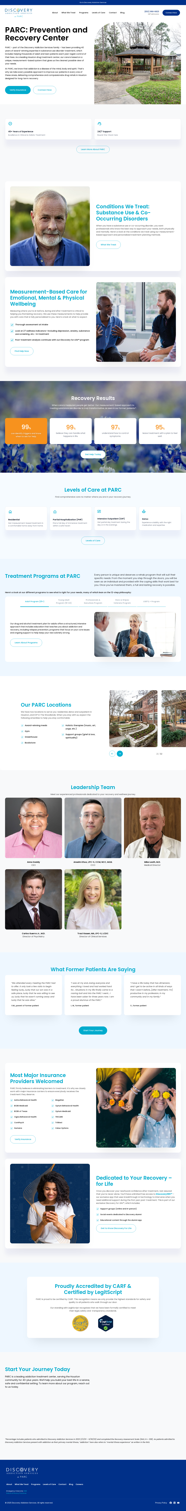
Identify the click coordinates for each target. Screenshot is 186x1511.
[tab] (34, 602)
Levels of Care (98, 12)
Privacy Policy (161, 1503)
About (55, 12)
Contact (113, 12)
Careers (79, 1484)
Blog (122, 12)
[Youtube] (178, 1503)
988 (25, 1491)
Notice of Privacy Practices (16, 1493)
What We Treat (68, 12)
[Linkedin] (174, 1503)
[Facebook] (171, 1503)
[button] (112, 754)
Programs (83, 12)
